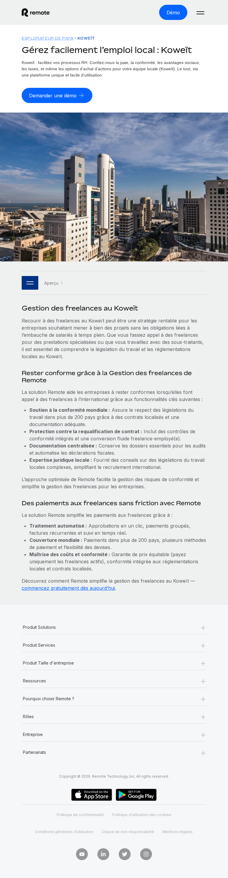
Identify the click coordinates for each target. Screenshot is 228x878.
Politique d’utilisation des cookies (141, 814)
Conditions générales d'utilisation (64, 831)
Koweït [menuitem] (86, 38)
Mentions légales (177, 831)
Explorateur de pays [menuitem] (47, 38)
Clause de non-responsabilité (128, 831)
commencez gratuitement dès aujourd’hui (68, 588)
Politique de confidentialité (80, 814)
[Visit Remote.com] (36, 12)
